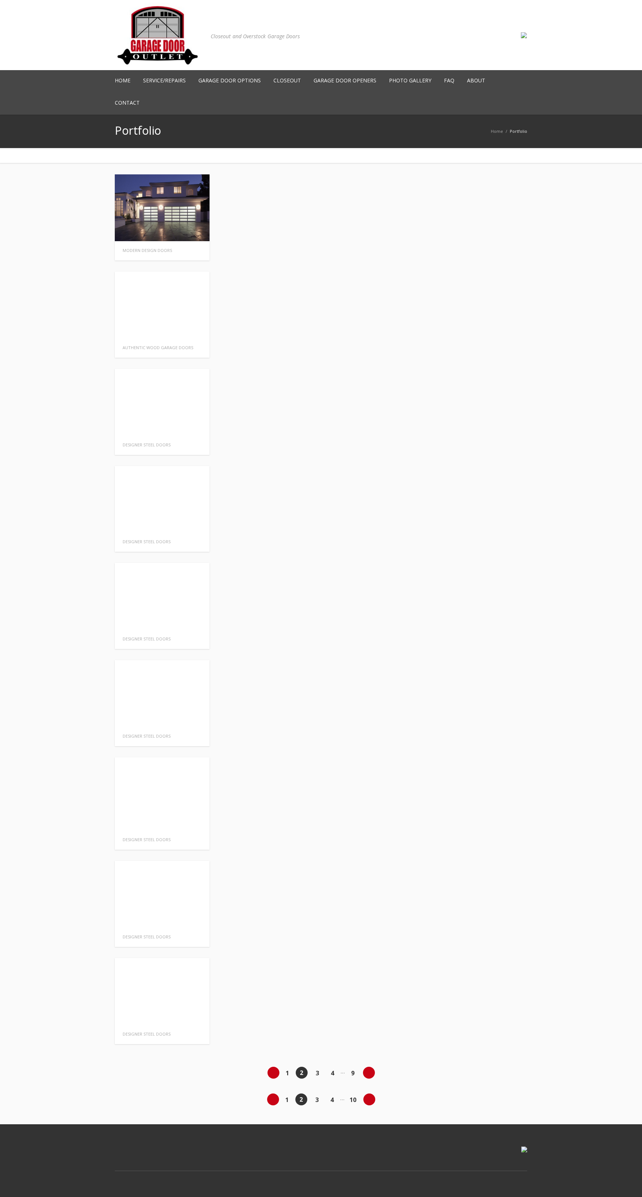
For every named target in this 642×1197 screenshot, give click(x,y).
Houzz (519, 1178)
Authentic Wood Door (158, 347)
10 (353, 1100)
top (627, 1182)
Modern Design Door (147, 250)
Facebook (488, 1178)
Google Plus (504, 1178)
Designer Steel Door (147, 444)
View (197, 228)
